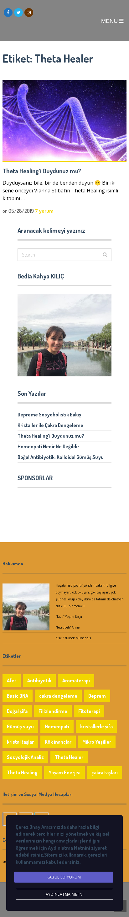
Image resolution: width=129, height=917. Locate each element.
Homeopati (57, 726)
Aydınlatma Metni (65, 894)
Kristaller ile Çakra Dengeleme (50, 425)
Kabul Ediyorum (64, 877)
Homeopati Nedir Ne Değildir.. (49, 446)
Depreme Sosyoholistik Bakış (49, 414)
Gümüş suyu (20, 726)
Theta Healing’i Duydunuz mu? (42, 171)
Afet (11, 680)
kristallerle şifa (96, 726)
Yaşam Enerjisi (64, 772)
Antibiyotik (39, 680)
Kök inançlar (58, 742)
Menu (109, 21)
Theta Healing (22, 772)
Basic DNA (17, 696)
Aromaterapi (76, 680)
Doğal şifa (17, 711)
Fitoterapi (89, 711)
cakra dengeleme (58, 696)
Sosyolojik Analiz (25, 757)
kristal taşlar (20, 742)
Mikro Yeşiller (96, 742)
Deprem (97, 696)
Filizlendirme (53, 711)
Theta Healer (69, 757)
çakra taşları (104, 772)
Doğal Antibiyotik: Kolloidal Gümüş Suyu (61, 457)
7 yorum (44, 211)
